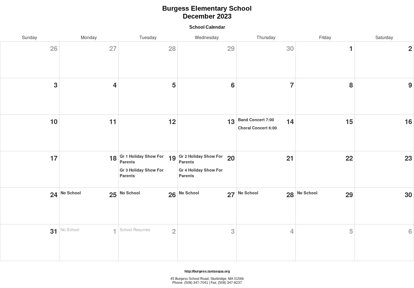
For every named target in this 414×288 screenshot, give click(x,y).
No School (71, 192)
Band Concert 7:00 (256, 119)
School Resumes (135, 229)
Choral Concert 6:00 (257, 127)
